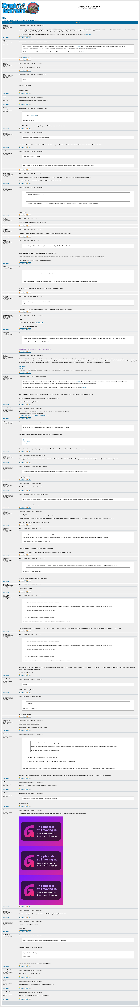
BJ (19, 364)
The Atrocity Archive (33, 20)
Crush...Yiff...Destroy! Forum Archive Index (14, 20)
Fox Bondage (22, 366)
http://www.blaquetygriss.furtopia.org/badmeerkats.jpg (33, 415)
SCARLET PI (39, 323)
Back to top (6, 37)
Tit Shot (21, 368)
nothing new (26, 57)
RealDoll (80, 29)
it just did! (88, 34)
